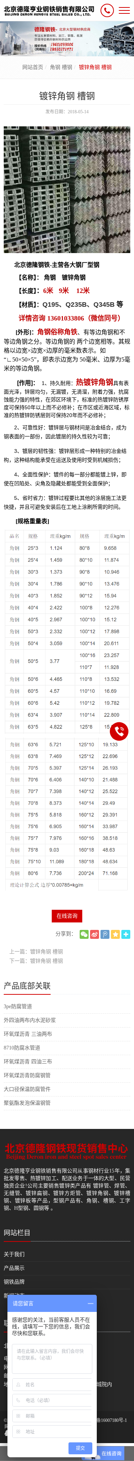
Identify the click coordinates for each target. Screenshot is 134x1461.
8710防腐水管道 (22, 1048)
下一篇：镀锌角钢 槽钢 (36, 961)
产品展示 (14, 1268)
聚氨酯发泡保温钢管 (27, 1103)
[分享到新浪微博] (94, 934)
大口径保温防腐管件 (27, 1089)
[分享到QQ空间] (115, 934)
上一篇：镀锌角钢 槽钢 (36, 951)
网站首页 (32, 67)
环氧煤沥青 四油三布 (28, 1061)
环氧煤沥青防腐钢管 (27, 1075)
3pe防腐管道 (18, 1006)
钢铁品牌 (14, 1282)
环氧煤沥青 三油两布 (28, 1034)
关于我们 (14, 1254)
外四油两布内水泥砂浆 (30, 1020)
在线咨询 (67, 916)
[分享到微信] (84, 934)
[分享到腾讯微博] (104, 934)
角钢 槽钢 (61, 67)
